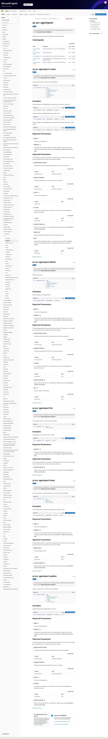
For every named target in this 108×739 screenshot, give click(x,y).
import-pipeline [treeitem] (9, 266)
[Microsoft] (2, 11)
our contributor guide (40, 724)
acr (58, 18)
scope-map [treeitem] (8, 286)
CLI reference (44, 18)
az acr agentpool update (95, 29)
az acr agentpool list (37, 56)
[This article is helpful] (100, 33)
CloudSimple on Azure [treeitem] (8, 198)
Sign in (105, 10)
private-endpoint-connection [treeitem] (12, 277)
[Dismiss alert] (105, 3)
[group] (54, 130)
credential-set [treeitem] (8, 254)
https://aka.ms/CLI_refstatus (44, 32)
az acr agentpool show (95, 27)
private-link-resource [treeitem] (10, 279)
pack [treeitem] (6, 272)
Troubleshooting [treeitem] (5, 43)
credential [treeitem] (8, 252)
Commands (92, 21)
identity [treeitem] (7, 263)
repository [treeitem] (8, 284)
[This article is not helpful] (102, 33)
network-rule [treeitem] (8, 270)
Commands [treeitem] (6, 233)
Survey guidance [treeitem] (6, 41)
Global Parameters (37, 256)
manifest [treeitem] (7, 268)
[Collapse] (18, 18)
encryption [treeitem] (8, 256)
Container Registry (52, 18)
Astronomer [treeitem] (6, 82)
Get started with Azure (101, 14)
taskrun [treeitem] (7, 293)
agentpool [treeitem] (8, 240)
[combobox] (10, 20)
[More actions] (74, 19)
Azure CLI (38, 18)
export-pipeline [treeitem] (9, 259)
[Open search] (102, 11)
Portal (92, 14)
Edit (75, 69)
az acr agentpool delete (95, 24)
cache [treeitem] (7, 245)
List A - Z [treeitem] (5, 48)
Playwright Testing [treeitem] (7, 497)
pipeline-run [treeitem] (8, 275)
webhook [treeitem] (7, 298)
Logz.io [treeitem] (5, 416)
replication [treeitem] (8, 282)
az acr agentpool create (95, 22)
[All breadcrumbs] (33, 19)
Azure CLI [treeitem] (4, 25)
